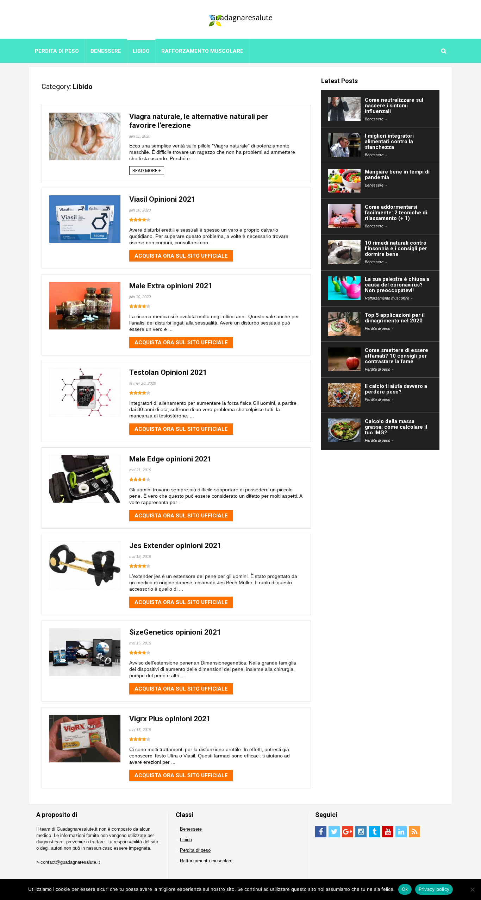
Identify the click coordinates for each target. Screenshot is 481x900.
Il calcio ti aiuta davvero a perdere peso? (396, 389)
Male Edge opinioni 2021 (170, 459)
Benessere (105, 51)
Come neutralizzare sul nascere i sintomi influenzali (394, 105)
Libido (141, 51)
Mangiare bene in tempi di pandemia (397, 175)
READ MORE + (146, 170)
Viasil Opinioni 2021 (162, 199)
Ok (405, 889)
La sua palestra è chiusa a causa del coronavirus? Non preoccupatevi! (397, 285)
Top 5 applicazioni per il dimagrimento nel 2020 (395, 318)
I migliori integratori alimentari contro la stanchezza (389, 141)
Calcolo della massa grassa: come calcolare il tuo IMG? (396, 427)
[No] (472, 889)
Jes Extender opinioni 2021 (175, 545)
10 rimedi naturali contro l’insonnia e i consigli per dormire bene (396, 248)
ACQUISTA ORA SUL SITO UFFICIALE (181, 256)
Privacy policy (434, 889)
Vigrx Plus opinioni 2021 (170, 719)
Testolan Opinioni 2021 (168, 372)
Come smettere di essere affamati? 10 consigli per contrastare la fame (396, 356)
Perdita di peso (57, 51)
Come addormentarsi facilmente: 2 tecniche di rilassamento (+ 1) (396, 212)
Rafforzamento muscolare (202, 51)
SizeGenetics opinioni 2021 (175, 632)
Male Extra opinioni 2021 (170, 286)
